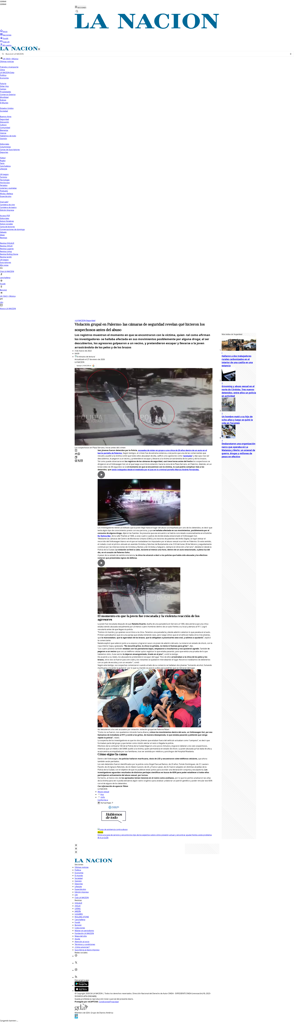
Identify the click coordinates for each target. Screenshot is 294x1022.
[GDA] (81, 1010)
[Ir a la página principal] (147, 28)
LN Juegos (4, 174)
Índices (3, 100)
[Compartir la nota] (76, 453)
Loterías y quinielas (8, 188)
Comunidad (5, 127)
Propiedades (5, 92)
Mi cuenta (7, 45)
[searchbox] (146, 54)
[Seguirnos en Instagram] (76, 970)
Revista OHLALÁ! (7, 243)
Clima (2, 69)
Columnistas (5, 147)
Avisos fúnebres (7, 221)
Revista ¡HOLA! (6, 246)
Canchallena (5, 166)
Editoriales (4, 144)
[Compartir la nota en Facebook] (76, 460)
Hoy (102, 794)
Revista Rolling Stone (9, 254)
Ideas (2, 235)
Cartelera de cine (7, 204)
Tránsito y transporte (9, 67)
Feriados (3, 185)
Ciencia (3, 133)
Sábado (3, 232)
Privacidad (114, 1001)
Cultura (3, 125)
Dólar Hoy (4, 86)
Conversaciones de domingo (12, 229)
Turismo (3, 177)
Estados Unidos (7, 108)
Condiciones (104, 1001)
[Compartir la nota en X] (78, 460)
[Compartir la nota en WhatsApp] (78, 453)
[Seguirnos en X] (76, 963)
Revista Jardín (6, 257)
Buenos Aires (5, 116)
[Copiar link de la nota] (76, 457)
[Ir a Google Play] (81, 985)
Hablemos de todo (8, 136)
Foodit (5, 38)
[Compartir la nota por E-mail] (81, 460)
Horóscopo (5, 182)
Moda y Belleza (6, 193)
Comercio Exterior (8, 94)
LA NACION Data (7, 72)
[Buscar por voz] (290, 54)
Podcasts (4, 191)
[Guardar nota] (76, 450)
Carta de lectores (7, 226)
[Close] (76, 845)
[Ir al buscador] (77, 11)
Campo (3, 89)
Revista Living (6, 251)
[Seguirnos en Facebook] (76, 956)
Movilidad (4, 97)
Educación (4, 122)
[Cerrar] (39, 49)
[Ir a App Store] (81, 990)
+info (102, 797)
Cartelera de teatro (8, 207)
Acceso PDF (5, 215)
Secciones (7, 35)
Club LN (6, 42)
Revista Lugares (7, 248)
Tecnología (4, 180)
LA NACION (80, 320)
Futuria (3, 83)
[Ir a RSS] (76, 977)
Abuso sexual (103, 791)
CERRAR (3, 1)
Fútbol (3, 158)
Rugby (3, 160)
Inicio (5, 31)
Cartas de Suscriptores (10, 149)
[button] (147, 178)
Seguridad (4, 119)
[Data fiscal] (76, 1018)
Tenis (2, 163)
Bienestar (4, 130)
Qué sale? (4, 202)
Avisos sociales (6, 224)
